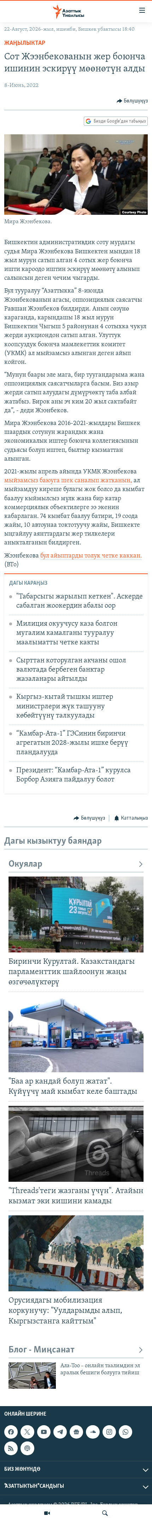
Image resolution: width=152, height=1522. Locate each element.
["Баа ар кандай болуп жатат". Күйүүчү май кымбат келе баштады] (76, 1034)
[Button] (132, 101)
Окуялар (25, 864)
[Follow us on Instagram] (109, 1432)
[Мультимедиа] (47, 1513)
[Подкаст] (27, 1448)
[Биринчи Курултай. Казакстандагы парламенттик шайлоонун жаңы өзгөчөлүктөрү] (76, 914)
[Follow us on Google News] (76, 1432)
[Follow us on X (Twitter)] (27, 1432)
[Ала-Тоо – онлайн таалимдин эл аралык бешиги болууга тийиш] (32, 1375)
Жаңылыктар (24, 43)
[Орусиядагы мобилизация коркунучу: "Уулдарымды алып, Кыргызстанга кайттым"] (76, 1253)
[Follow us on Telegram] (60, 1432)
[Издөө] (105, 1513)
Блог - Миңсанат (41, 1350)
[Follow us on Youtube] (44, 1432)
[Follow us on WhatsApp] (125, 1432)
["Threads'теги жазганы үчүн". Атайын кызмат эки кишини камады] (76, 1144)
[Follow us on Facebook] (11, 1432)
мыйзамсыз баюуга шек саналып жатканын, (68, 481)
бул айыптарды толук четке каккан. (91, 556)
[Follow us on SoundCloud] (92, 1432)
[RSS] (11, 1448)
